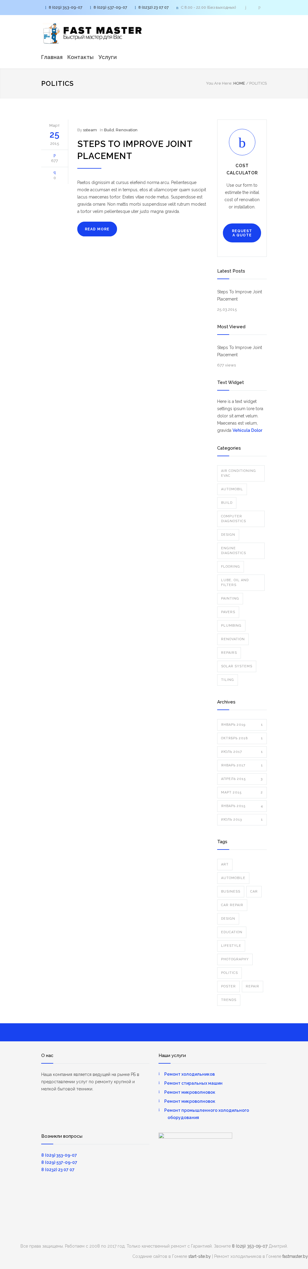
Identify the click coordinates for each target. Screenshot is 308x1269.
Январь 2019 (242, 725)
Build (109, 130)
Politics (229, 973)
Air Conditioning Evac (238, 473)
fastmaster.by (295, 1256)
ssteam (90, 130)
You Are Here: (219, 83)
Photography (235, 959)
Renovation (126, 130)
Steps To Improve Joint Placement (239, 295)
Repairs (229, 653)
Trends (228, 1000)
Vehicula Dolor (247, 430)
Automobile (233, 878)
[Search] (246, 7)
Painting (230, 598)
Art (225, 864)
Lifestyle (231, 946)
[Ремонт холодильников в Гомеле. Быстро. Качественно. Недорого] (92, 33)
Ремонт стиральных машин (193, 1083)
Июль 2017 (242, 752)
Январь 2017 (242, 765)
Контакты (80, 57)
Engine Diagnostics (233, 550)
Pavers (228, 612)
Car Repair (232, 905)
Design (228, 535)
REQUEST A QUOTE (242, 233)
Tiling (227, 680)
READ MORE (97, 229)
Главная (52, 57)
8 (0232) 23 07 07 (153, 7)
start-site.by (199, 1256)
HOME (239, 83)
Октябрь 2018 (242, 738)
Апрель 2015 (242, 779)
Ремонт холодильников (189, 1074)
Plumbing (231, 626)
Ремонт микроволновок (189, 1092)
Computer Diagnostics (233, 518)
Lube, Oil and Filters (235, 582)
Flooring (230, 567)
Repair (252, 986)
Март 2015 (242, 792)
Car (254, 891)
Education (231, 932)
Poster (228, 986)
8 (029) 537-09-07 (110, 7)
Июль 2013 (242, 820)
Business (230, 891)
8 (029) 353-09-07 (65, 7)
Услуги (107, 57)
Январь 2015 (242, 806)
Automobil (232, 489)
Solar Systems (236, 666)
